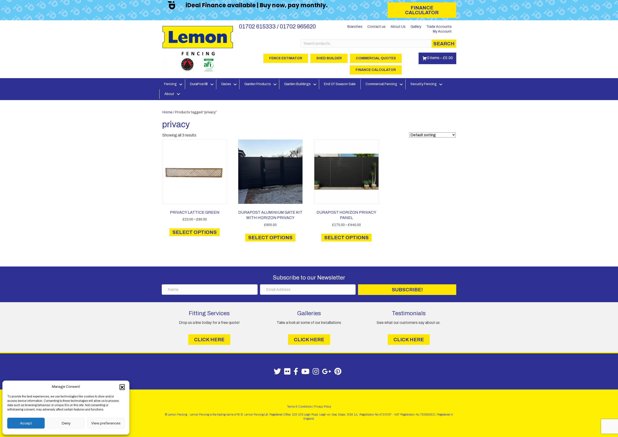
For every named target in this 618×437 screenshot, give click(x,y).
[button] (122, 386)
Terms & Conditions (299, 406)
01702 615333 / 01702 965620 (277, 26)
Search (444, 43)
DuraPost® (199, 84)
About (169, 94)
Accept (26, 423)
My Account (442, 31)
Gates (226, 84)
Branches (354, 26)
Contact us (376, 26)
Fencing (170, 84)
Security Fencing (423, 84)
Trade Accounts (439, 26)
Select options (194, 232)
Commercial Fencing (381, 84)
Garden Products (257, 84)
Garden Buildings (297, 84)
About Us (398, 26)
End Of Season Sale (340, 84)
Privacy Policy (322, 406)
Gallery (416, 26)
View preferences (105, 423)
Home (167, 112)
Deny (66, 423)
